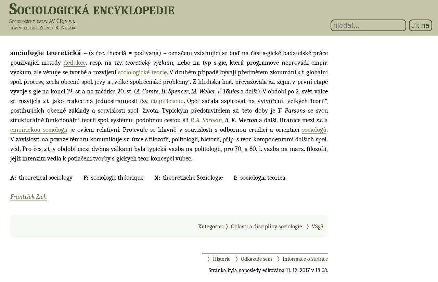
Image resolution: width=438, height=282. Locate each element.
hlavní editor (23, 28)
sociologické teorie (142, 72)
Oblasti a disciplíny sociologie (266, 226)
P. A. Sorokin (206, 120)
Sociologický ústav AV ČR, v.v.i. (42, 21)
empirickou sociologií (38, 129)
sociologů (314, 129)
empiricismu (167, 101)
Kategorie (210, 226)
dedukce (75, 62)
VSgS (317, 226)
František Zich (28, 197)
